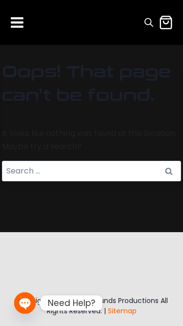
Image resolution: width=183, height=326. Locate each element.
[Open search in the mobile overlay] (149, 22)
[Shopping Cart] (166, 22)
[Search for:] (91, 170)
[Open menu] (17, 22)
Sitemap (122, 311)
